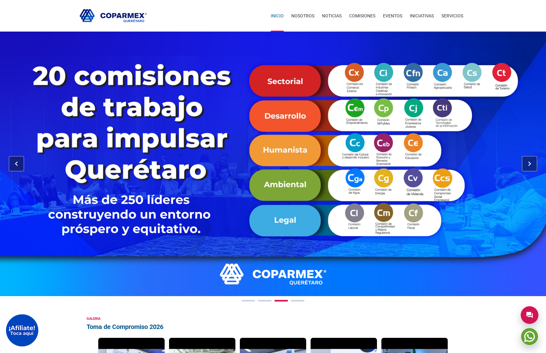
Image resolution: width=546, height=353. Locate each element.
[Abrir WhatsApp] (529, 336)
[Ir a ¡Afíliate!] (22, 330)
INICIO (277, 15)
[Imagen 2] (264, 300)
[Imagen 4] (297, 300)
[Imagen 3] (281, 300)
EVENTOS (392, 15)
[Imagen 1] (248, 300)
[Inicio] (113, 15)
